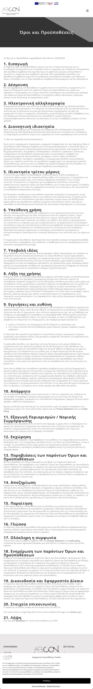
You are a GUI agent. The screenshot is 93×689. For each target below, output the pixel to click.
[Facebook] (64, 653)
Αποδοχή (46, 681)
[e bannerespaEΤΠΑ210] (46, 3)
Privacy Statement (65, 409)
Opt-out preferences (39, 686)
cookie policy (74, 540)
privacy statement (55, 540)
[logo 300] (11, 7)
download (20, 620)
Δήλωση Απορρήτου (53, 686)
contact (73, 612)
